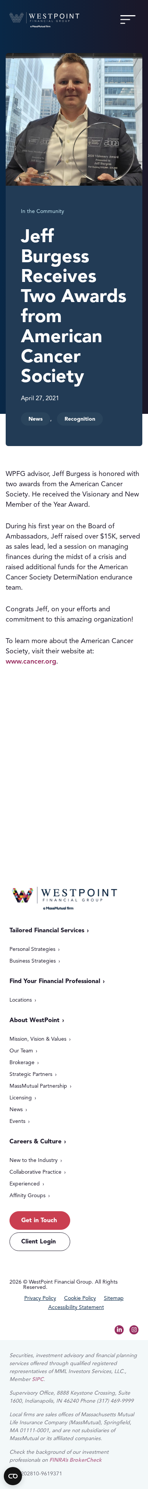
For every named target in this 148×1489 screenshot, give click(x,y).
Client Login (38, 1241)
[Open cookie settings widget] (13, 1476)
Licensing (20, 1097)
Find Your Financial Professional (54, 981)
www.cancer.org (31, 661)
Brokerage (22, 1062)
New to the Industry (33, 1160)
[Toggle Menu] (128, 19)
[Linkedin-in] (119, 1329)
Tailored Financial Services (46, 930)
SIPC (38, 1379)
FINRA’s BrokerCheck (75, 1460)
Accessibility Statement (76, 1307)
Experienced (24, 1184)
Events (17, 1121)
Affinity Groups (27, 1195)
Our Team (21, 1050)
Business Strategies (32, 961)
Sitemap (114, 1298)
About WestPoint (34, 1020)
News (16, 1109)
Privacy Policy (40, 1298)
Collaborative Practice (35, 1172)
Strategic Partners (30, 1074)
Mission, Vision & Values (37, 1039)
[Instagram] (134, 1329)
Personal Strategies (32, 949)
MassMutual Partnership (38, 1086)
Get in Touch (51, 805)
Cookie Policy (80, 1298)
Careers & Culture (35, 1141)
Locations (20, 1000)
